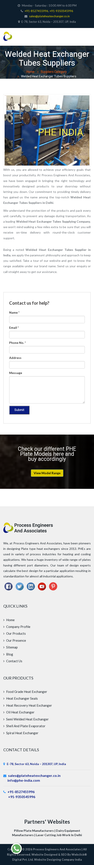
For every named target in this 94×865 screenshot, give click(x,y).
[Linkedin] (31, 585)
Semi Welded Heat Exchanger (27, 718)
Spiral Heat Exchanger (21, 732)
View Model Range (47, 472)
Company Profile (17, 625)
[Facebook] (8, 585)
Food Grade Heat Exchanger (26, 690)
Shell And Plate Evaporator (25, 725)
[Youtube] (42, 585)
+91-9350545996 (61, 11)
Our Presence (15, 639)
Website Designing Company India (58, 858)
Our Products (15, 632)
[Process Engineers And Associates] (11, 33)
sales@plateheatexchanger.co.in (49, 16)
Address (15, 356)
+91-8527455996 (36, 11)
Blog (9, 653)
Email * (14, 326)
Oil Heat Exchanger (20, 711)
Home (30, 70)
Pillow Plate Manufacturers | (35, 829)
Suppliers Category (54, 70)
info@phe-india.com (23, 779)
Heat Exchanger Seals (21, 697)
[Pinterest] (53, 585)
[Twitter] (19, 585)
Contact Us (13, 660)
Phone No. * (17, 341)
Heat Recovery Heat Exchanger (28, 704)
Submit (19, 409)
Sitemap (11, 646)
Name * (14, 311)
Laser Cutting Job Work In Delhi (59, 834)
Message (15, 372)
